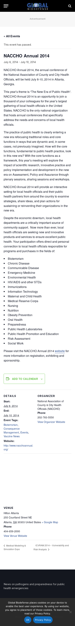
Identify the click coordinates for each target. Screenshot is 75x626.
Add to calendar (25, 379)
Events (24, 432)
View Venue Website (15, 536)
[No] (70, 612)
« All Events (12, 36)
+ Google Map (50, 522)
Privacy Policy (43, 619)
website (60, 351)
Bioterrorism (11, 425)
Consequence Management (12, 430)
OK (27, 619)
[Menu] (6, 6)
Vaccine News (12, 436)
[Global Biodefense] (37, 6)
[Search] (69, 6)
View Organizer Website (51, 422)
